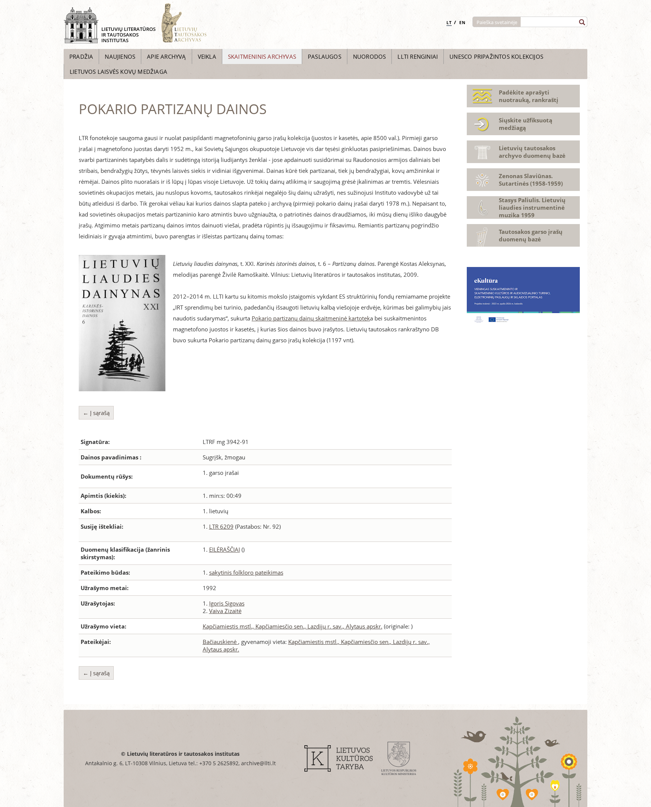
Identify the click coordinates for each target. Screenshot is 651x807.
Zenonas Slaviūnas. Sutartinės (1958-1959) (531, 179)
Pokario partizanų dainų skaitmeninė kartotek (311, 318)
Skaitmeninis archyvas (262, 56)
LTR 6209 (221, 526)
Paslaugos (324, 56)
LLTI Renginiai (417, 56)
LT (449, 22)
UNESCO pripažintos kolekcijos (496, 56)
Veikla (207, 56)
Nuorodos (369, 56)
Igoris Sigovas (227, 603)
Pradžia (81, 56)
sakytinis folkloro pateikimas (246, 572)
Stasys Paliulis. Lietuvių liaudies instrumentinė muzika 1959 (532, 207)
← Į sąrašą (96, 412)
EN (462, 22)
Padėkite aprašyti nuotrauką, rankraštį (528, 96)
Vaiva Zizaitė (225, 611)
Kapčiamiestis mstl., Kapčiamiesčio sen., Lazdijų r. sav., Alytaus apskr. (292, 626)
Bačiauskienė (220, 641)
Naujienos (120, 56)
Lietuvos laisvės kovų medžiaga (118, 71)
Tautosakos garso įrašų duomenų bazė (530, 235)
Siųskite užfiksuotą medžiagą (525, 123)
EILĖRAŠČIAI (224, 549)
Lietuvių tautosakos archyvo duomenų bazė (532, 151)
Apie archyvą (166, 56)
